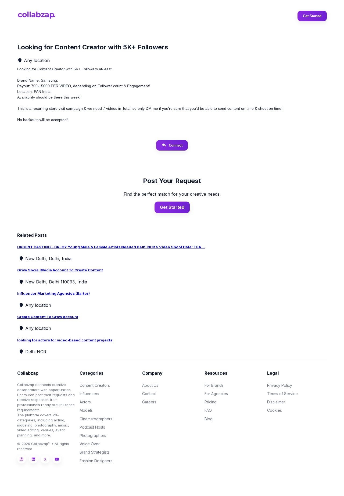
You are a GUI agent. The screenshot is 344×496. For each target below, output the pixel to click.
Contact (149, 393)
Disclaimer (276, 402)
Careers (149, 402)
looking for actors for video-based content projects (64, 340)
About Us (150, 385)
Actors (85, 402)
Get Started (312, 16)
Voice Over (90, 444)
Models (86, 410)
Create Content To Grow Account (47, 317)
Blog (209, 419)
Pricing (211, 402)
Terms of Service (282, 393)
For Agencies (216, 393)
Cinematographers (96, 419)
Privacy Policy (279, 385)
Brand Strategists (95, 452)
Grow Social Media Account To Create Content (60, 270)
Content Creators (95, 385)
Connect (175, 145)
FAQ (208, 410)
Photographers (93, 435)
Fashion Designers (96, 460)
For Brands (214, 385)
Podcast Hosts (92, 427)
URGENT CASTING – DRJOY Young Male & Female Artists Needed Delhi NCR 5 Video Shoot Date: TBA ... (111, 247)
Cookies (274, 410)
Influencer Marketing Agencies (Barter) (53, 293)
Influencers (89, 393)
